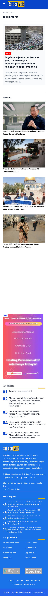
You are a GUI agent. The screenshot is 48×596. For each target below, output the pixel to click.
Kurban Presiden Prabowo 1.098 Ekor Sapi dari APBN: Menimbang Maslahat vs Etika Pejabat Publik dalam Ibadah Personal (24, 504)
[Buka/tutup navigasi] (4, 4)
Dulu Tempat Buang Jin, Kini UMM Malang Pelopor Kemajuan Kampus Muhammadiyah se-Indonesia (24, 435)
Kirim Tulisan (30, 584)
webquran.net (9, 552)
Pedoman (35, 580)
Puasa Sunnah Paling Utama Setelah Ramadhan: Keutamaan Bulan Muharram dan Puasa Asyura (27, 424)
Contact (19, 580)
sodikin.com (31, 547)
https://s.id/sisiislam (12, 489)
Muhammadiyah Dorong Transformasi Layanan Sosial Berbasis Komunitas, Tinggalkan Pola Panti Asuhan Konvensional (26, 402)
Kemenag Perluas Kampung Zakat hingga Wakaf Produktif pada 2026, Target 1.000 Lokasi (24, 414)
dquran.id (30, 552)
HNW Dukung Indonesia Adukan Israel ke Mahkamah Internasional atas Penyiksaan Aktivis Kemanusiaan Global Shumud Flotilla (24, 529)
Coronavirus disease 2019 (20, 391)
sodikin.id (7, 547)
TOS (27, 580)
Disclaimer (17, 584)
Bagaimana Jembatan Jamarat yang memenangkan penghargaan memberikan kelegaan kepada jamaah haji (22, 62)
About (11, 580)
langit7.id (7, 557)
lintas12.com (31, 542)
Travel (8, 53)
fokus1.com (31, 557)
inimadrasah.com (11, 542)
